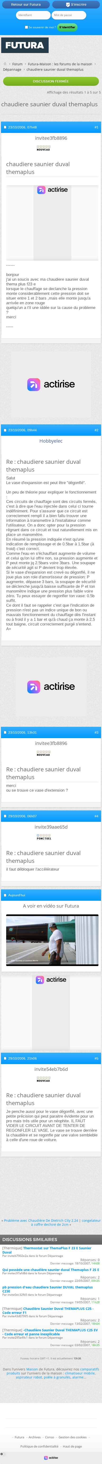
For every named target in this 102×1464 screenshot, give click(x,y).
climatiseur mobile (80, 1373)
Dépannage (12, 69)
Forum (17, 64)
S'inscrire (76, 4)
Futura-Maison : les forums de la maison (60, 64)
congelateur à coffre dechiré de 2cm (66, 1222)
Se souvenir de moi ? (42, 27)
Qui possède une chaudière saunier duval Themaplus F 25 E (50, 1269)
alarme (77, 1377)
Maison (32, 1369)
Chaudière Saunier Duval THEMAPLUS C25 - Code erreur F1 (48, 1310)
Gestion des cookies (73, 1437)
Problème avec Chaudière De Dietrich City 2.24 (41, 1220)
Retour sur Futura (26, 4)
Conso (49, 1437)
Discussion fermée (51, 81)
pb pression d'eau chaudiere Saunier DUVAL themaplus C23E (47, 1289)
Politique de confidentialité (39, 1446)
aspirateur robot (29, 1377)
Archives (35, 1437)
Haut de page (72, 1446)
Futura (19, 1437)
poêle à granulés (57, 1377)
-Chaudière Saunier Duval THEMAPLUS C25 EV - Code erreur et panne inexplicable (50, 1332)
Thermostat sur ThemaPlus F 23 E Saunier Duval (46, 1250)
